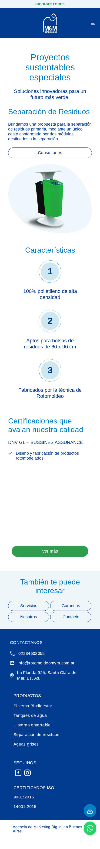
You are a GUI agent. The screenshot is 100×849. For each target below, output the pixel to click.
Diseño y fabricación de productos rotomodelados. (47, 456)
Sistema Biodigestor (32, 706)
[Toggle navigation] (80, 23)
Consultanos (50, 152)
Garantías (71, 605)
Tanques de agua (30, 715)
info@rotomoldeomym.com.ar (46, 663)
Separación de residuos (36, 734)
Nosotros (28, 617)
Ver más (50, 551)
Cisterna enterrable (32, 725)
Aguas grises (26, 744)
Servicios (28, 605)
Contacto (71, 617)
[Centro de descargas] (90, 810)
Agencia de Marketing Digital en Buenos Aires (47, 829)
